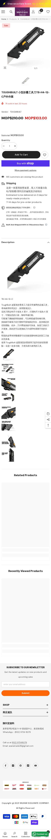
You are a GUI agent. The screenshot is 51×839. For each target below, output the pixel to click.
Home (3, 19)
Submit (25, 693)
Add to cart (20, 154)
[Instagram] (13, 765)
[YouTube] (35, 765)
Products (13, 19)
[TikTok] (28, 765)
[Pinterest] (20, 765)
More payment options (25, 170)
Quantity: (5, 140)
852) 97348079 (19, 742)
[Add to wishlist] (44, 154)
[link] (25, 550)
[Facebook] (5, 765)
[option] (25, 47)
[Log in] (33, 11)
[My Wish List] (48, 11)
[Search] (11, 12)
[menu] (3, 11)
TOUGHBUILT (15, 112)
